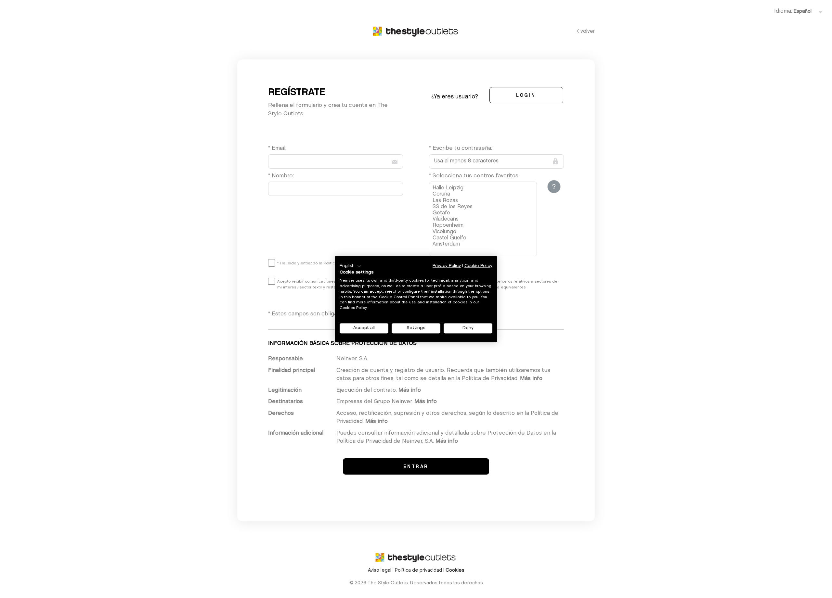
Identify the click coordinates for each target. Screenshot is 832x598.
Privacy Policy (447, 266)
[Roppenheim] (484, 226)
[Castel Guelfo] (484, 238)
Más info (531, 378)
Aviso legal (379, 570)
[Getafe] (484, 213)
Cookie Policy (478, 266)
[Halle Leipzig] (484, 188)
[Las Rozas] (484, 201)
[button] (351, 266)
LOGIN (526, 96)
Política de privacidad (418, 570)
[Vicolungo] (484, 232)
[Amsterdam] (484, 244)
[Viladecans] (484, 219)
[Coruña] (484, 194)
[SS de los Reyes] (484, 207)
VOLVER (587, 31)
